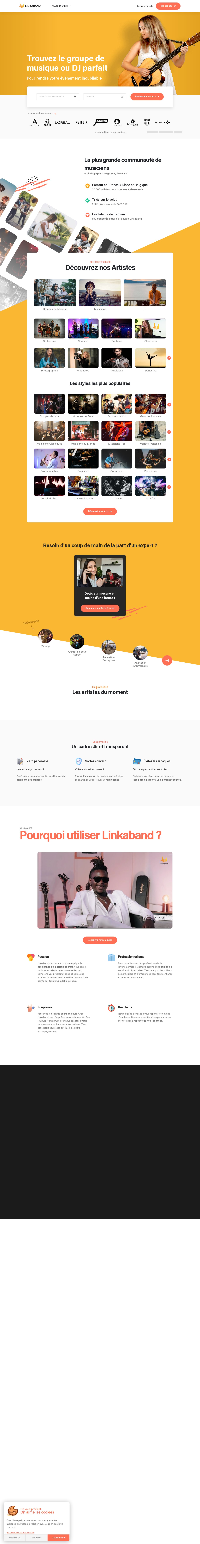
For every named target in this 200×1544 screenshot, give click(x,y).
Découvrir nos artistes (100, 511)
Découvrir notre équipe (100, 940)
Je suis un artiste (145, 6)
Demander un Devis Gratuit (100, 608)
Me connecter (168, 6)
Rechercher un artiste (147, 96)
